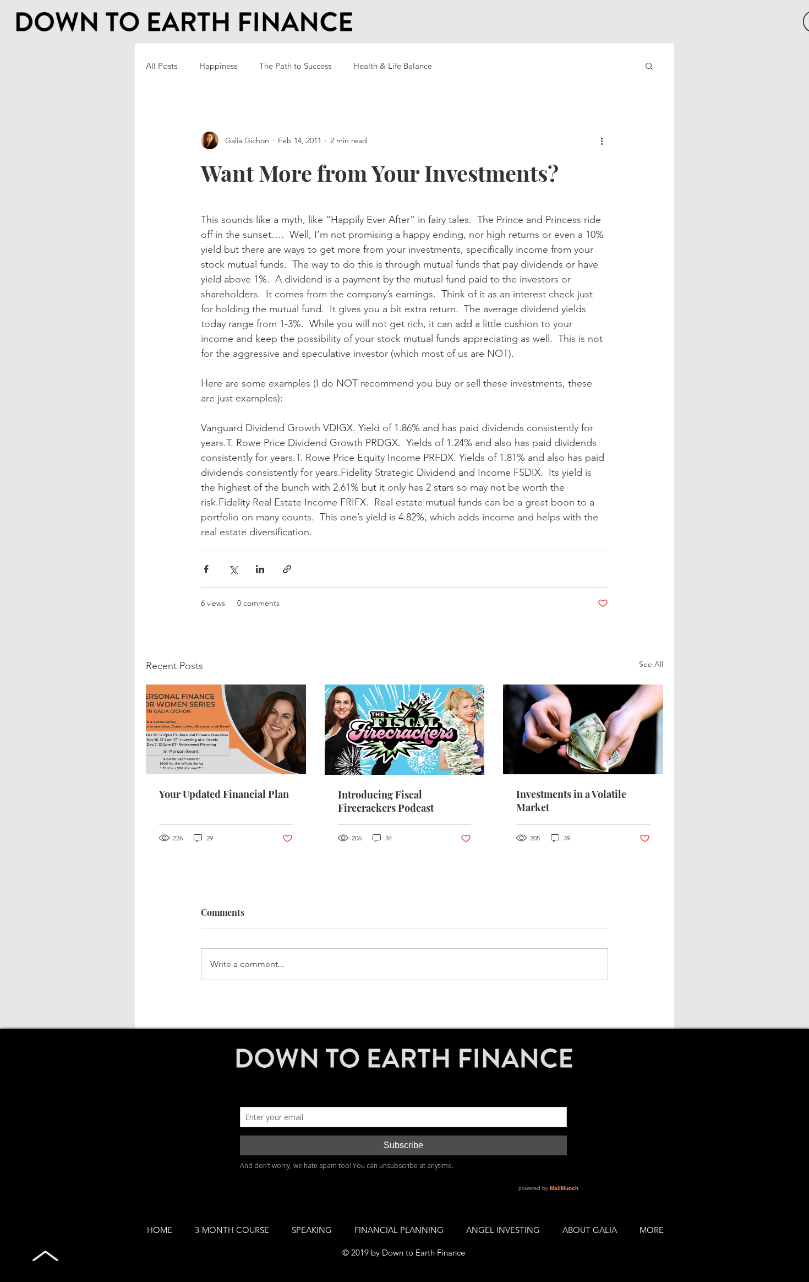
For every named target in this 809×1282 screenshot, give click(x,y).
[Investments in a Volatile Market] (583, 729)
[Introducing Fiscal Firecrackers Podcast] (405, 730)
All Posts (161, 66)
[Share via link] (287, 569)
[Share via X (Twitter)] (233, 569)
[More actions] (601, 140)
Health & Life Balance (392, 66)
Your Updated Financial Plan (224, 794)
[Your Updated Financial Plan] (226, 729)
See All (651, 664)
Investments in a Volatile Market (571, 800)
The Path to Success (295, 66)
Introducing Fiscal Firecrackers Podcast (386, 801)
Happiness (218, 66)
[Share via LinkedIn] (260, 569)
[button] (649, 65)
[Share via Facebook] (206, 569)
